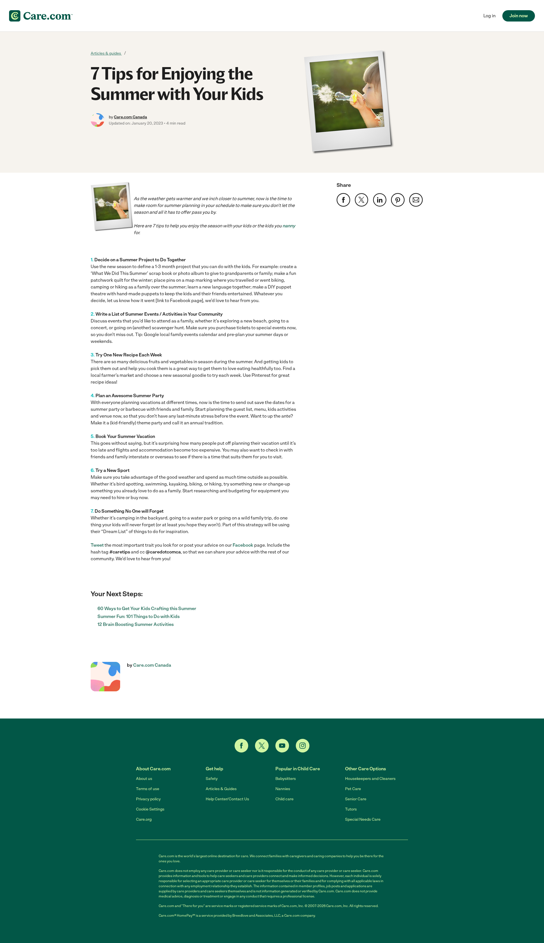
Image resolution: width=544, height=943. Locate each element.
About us (144, 778)
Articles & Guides (221, 788)
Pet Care (353, 788)
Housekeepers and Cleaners (370, 778)
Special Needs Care (363, 819)
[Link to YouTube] (282, 745)
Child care (284, 799)
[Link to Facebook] (241, 745)
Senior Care (355, 799)
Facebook (243, 545)
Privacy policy (148, 799)
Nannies (282, 788)
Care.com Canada (130, 117)
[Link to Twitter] (262, 745)
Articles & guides (106, 53)
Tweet (97, 545)
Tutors (351, 809)
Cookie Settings (150, 809)
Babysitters (285, 778)
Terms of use (147, 788)
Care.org (144, 819)
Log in (489, 15)
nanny (288, 225)
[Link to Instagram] (302, 745)
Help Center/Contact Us (227, 799)
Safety (212, 778)
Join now (518, 15)
